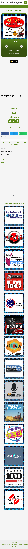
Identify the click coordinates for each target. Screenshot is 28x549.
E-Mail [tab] (2, 162)
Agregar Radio (14, 542)
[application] (14, 46)
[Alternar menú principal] (25, 2)
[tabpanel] (14, 154)
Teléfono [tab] (3, 159)
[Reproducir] (6, 46)
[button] (14, 6)
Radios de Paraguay (11, 2)
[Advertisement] (14, 79)
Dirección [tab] (3, 148)
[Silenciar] (21, 46)
